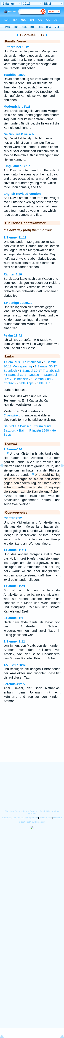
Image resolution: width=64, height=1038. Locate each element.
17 (33, 474)
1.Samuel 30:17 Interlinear (22, 362)
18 (5, 495)
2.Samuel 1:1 (13, 618)
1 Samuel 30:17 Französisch (40, 370)
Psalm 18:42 (13, 335)
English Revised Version (22, 194)
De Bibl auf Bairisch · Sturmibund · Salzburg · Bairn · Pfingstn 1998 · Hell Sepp (30, 430)
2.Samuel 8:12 (14, 641)
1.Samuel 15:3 (14, 586)
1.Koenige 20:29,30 (18, 303)
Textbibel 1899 (14, 75)
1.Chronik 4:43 (15, 664)
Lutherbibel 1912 (16, 47)
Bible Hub (43, 383)
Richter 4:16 (13, 274)
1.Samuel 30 (13, 449)
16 (8, 453)
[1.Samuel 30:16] (4, 473)
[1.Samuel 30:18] (59, 473)
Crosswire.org (13, 415)
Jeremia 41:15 (14, 684)
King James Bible (17, 166)
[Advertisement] (32, 740)
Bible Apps (26, 383)
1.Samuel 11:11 (15, 237)
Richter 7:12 (13, 518)
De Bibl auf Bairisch (19, 134)
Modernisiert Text (17, 106)
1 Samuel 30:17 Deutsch (23, 374)
